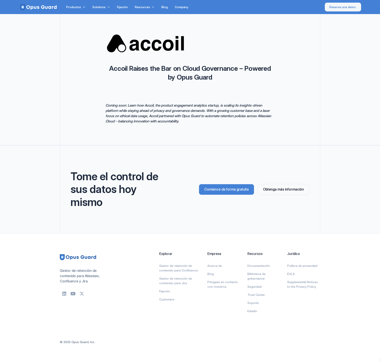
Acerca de (214, 265)
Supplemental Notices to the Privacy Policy (302, 284)
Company (181, 7)
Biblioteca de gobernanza (256, 276)
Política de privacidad (302, 265)
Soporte (253, 303)
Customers (166, 299)
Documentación (258, 265)
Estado (252, 311)
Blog (164, 7)
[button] (76, 7)
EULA (291, 274)
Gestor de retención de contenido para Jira (175, 281)
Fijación (122, 7)
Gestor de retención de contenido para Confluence (178, 268)
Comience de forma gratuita (226, 189)
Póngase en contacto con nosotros (222, 284)
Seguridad (254, 286)
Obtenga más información (283, 189)
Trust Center (256, 295)
